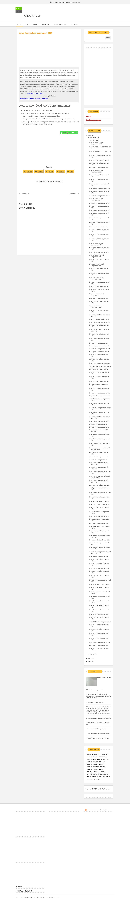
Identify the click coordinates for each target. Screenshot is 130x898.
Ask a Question (31, 24)
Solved (101, 776)
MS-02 (99, 774)
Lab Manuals (101, 756)
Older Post (72, 194)
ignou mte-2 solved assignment (99, 584)
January (92, 654)
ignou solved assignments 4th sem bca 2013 (98, 463)
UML (92, 779)
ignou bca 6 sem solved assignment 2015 (96, 265)
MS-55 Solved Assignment (94, 690)
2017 (89, 135)
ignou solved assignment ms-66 (99, 322)
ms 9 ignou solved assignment (98, 167)
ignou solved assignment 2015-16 (99, 643)
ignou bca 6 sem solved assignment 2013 (96, 306)
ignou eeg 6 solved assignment (99, 319)
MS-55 (104, 774)
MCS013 (88, 761)
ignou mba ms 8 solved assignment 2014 (96, 256)
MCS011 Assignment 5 (104, 677)
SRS (107, 776)
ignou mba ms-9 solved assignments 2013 (96, 143)
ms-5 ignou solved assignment (99, 369)
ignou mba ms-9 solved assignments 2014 (96, 171)
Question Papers (60, 24)
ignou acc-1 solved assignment (98, 614)
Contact (74, 24)
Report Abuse (24, 890)
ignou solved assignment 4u (98, 460)
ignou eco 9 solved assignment (99, 160)
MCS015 (101, 761)
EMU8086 (104, 754)
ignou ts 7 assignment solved (98, 227)
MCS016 (88, 764)
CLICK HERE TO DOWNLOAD (34, 93)
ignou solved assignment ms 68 (99, 343)
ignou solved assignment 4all (98, 457)
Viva (97, 779)
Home (19, 24)
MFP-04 (102, 771)
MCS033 (88, 769)
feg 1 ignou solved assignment (98, 645)
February (92, 140)
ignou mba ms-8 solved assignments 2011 (96, 199)
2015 (89, 661)
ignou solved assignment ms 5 (98, 424)
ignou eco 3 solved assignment (99, 501)
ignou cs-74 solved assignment (99, 286)
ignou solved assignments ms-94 (99, 188)
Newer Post (25, 194)
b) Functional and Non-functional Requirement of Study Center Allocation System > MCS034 (98, 696)
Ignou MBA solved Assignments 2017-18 (98, 718)
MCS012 (105, 759)
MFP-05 (88, 774)
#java (88, 754)
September (93, 137)
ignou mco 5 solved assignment (99, 396)
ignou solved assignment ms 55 (99, 421)
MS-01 (94, 774)
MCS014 (95, 761)
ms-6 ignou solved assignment (99, 352)
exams (88, 756)
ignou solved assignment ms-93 (99, 203)
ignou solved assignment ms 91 (99, 196)
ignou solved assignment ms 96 (99, 210)
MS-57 (88, 776)
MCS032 (102, 766)
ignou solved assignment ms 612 (99, 349)
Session (94, 776)
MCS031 (95, 766)
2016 (89, 658)
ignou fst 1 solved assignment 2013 (100, 622)
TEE (88, 779)
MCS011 (98, 759)
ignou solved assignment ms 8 (98, 252)
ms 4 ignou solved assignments (99, 485)
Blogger (102, 788)
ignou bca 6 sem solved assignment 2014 (96, 278)
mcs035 (101, 769)
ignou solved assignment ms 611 (99, 393)
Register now (76, 2)
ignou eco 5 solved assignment (99, 381)
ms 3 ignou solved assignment (98, 523)
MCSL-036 (89, 771)
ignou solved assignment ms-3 (99, 516)
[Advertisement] (49, 48)
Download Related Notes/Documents (34, 99)
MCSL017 (96, 771)
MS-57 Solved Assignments (94, 702)
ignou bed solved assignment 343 (99, 540)
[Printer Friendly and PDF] (69, 132)
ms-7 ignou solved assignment (98, 298)
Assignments (45, 24)
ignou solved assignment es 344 (99, 568)
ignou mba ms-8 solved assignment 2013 (96, 244)
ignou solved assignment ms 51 (99, 427)
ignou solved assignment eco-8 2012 (97, 738)
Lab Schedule (90, 759)
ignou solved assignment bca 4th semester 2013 (99, 477)
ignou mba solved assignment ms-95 (97, 733)
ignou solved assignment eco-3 (99, 556)
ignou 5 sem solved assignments (99, 363)
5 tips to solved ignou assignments (100, 366)
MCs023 (101, 764)
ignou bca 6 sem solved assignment (96, 294)
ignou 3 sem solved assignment (99, 504)
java (94, 756)
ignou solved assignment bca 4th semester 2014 (99, 448)
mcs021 (95, 764)
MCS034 (95, 769)
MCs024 (88, 766)
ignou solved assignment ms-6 (99, 346)
